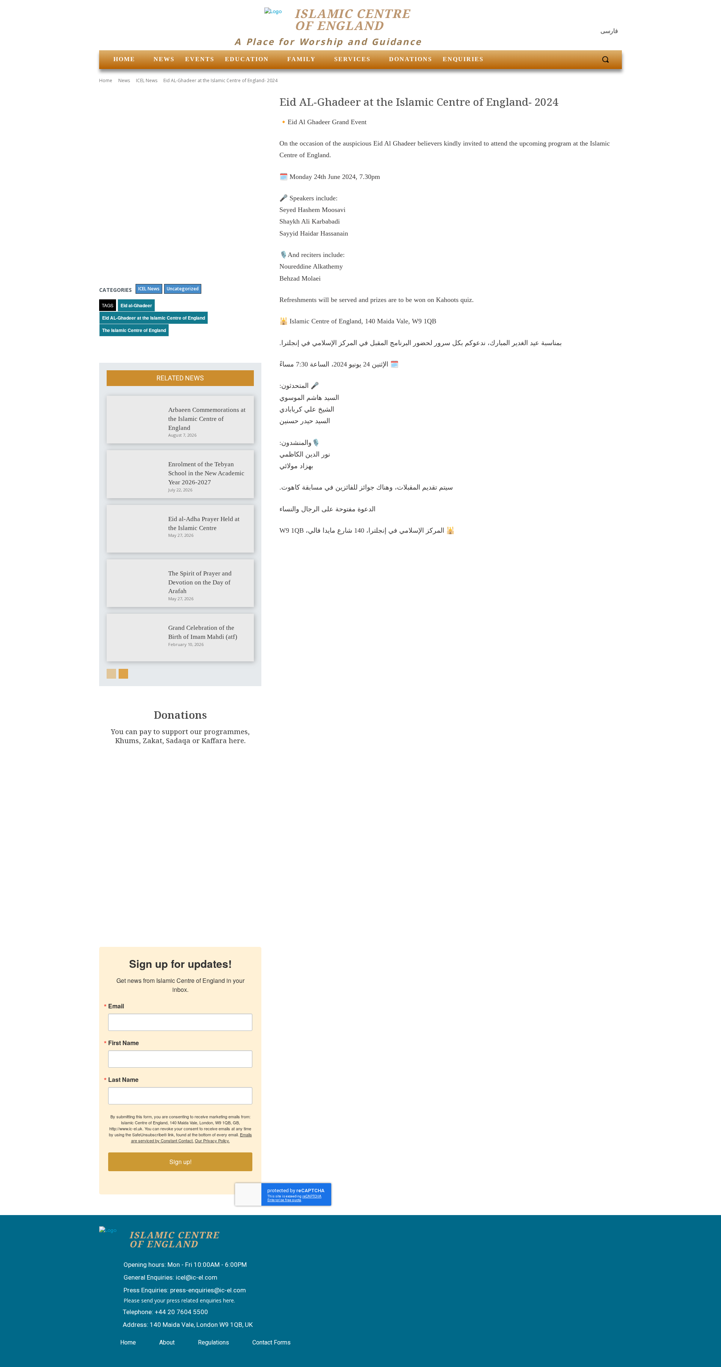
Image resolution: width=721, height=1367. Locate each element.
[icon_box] (178, 1265)
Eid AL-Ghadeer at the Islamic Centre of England (153, 317)
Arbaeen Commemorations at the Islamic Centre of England (207, 418)
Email (116, 1006)
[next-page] (123, 674)
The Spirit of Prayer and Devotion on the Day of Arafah (200, 582)
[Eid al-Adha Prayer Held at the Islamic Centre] (138, 528)
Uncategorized (183, 288)
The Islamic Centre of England (134, 330)
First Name (123, 1043)
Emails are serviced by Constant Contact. (191, 1137)
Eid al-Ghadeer (136, 305)
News (124, 80)
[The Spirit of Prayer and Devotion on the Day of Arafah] (138, 583)
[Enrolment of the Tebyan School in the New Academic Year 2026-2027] (138, 474)
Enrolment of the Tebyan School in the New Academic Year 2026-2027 (206, 473)
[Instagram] (595, 17)
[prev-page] (111, 674)
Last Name (123, 1080)
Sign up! (180, 1161)
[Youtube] (613, 17)
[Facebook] (577, 17)
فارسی (609, 31)
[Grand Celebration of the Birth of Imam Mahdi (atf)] (138, 637)
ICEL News (146, 80)
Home (105, 80)
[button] (605, 59)
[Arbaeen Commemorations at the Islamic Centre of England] (138, 419)
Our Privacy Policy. (212, 1140)
